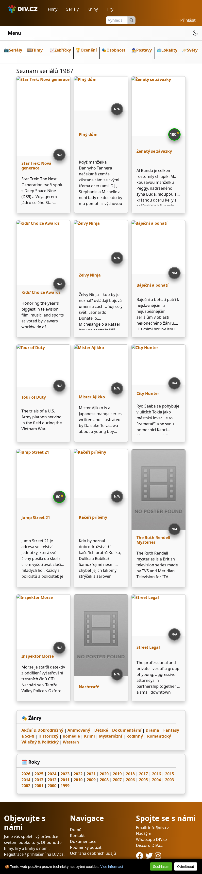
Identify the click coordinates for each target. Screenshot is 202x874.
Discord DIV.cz (149, 845)
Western (71, 742)
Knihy (92, 9)
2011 (65, 779)
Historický (48, 736)
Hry (110, 9)
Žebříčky (62, 50)
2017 (143, 774)
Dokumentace (83, 841)
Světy (192, 50)
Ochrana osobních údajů (93, 853)
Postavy (144, 50)
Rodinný (134, 736)
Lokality (169, 50)
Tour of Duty (33, 397)
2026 (25, 774)
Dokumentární (126, 730)
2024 (52, 774)
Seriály (72, 9)
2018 (130, 774)
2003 (169, 779)
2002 (25, 785)
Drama (152, 730)
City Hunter (147, 393)
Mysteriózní (110, 736)
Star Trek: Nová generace (36, 166)
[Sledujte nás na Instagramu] (158, 856)
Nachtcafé (89, 686)
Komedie (71, 736)
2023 (65, 774)
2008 (104, 779)
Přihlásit (188, 20)
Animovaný (78, 730)
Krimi (89, 736)
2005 (143, 779)
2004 (156, 779)
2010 (78, 779)
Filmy (52, 9)
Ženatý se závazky (154, 151)
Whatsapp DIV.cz (151, 839)
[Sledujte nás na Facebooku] (140, 856)
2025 (38, 774)
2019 (117, 774)
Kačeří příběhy (93, 517)
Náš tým (143, 833)
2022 (78, 774)
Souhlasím (161, 866)
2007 (117, 779)
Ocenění (89, 50)
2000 (52, 785)
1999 (65, 785)
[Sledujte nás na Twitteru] (150, 856)
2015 (169, 774)
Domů (76, 829)
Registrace (14, 854)
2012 (52, 779)
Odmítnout (185, 866)
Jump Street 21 (35, 517)
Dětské (101, 730)
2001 (38, 785)
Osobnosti (116, 50)
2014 (25, 779)
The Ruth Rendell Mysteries (153, 540)
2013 (38, 779)
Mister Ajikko (92, 397)
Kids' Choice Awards (41, 292)
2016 (156, 774)
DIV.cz (58, 854)
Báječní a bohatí (152, 285)
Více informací (111, 866)
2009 (91, 779)
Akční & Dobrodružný (42, 730)
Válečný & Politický (40, 742)
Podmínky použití (86, 847)
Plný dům (88, 134)
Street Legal (148, 647)
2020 (104, 774)
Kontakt (77, 835)
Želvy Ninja (90, 275)
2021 (91, 774)
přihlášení (36, 854)
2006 (130, 779)
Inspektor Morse (37, 656)
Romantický (159, 736)
